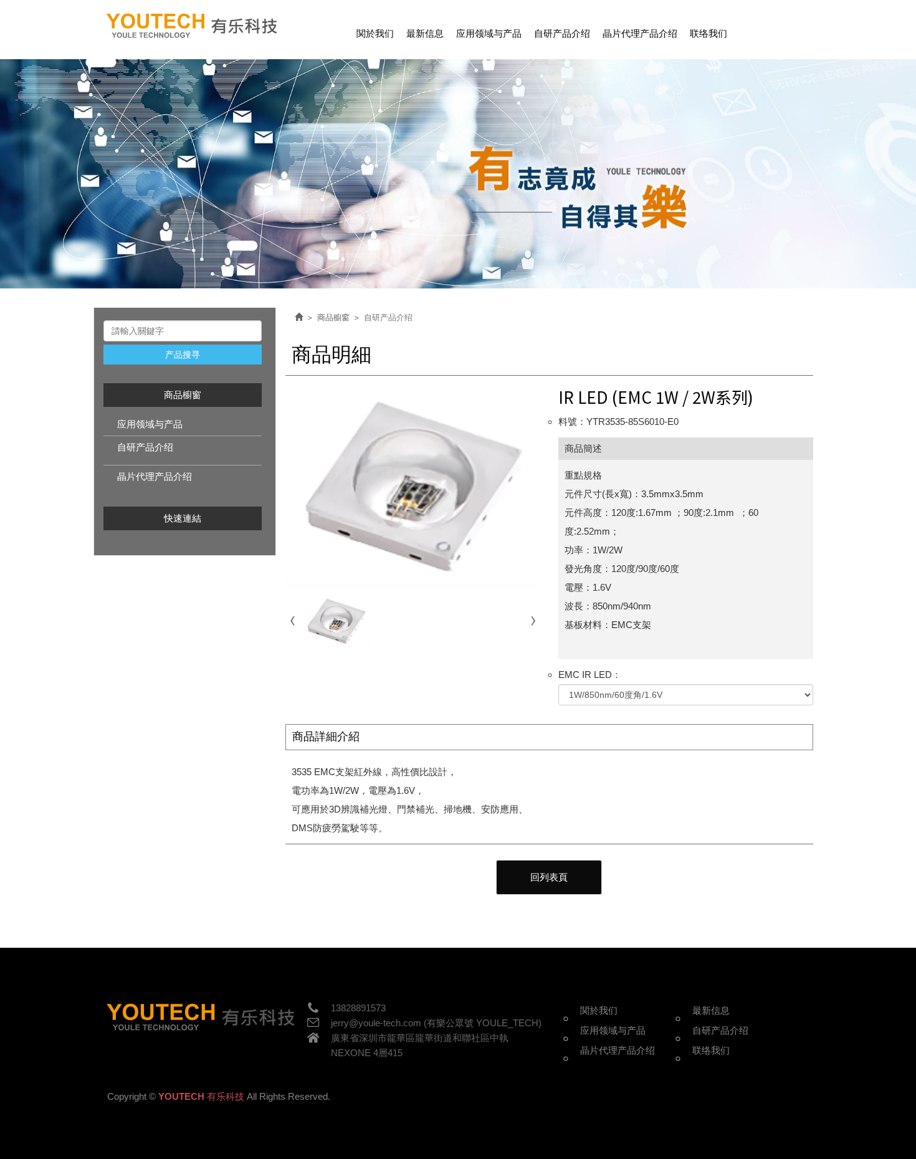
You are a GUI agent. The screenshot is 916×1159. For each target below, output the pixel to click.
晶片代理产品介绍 (154, 476)
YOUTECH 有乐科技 (193, 26)
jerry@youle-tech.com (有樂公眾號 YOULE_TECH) (436, 1023)
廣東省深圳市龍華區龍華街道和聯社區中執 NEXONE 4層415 (419, 1045)
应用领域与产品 (150, 424)
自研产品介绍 (145, 447)
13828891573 (358, 1008)
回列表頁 (549, 877)
